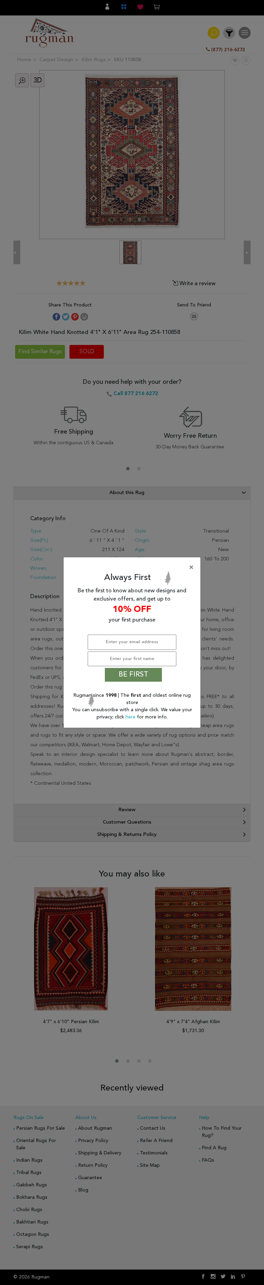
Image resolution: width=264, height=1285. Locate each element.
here (131, 717)
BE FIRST (133, 674)
